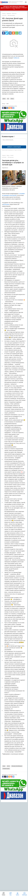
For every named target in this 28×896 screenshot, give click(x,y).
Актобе (12, 155)
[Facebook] (3, 33)
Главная (4, 13)
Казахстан (14, 13)
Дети (4, 98)
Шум (4, 766)
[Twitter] (6, 33)
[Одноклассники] (13, 33)
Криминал (9, 13)
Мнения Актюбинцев (17, 766)
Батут (12, 98)
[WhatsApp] (16, 33)
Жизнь (8, 155)
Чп (8, 98)
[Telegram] (20, 33)
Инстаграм (6, 204)
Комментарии (6, 768)
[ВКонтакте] (10, 33)
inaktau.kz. (16, 58)
